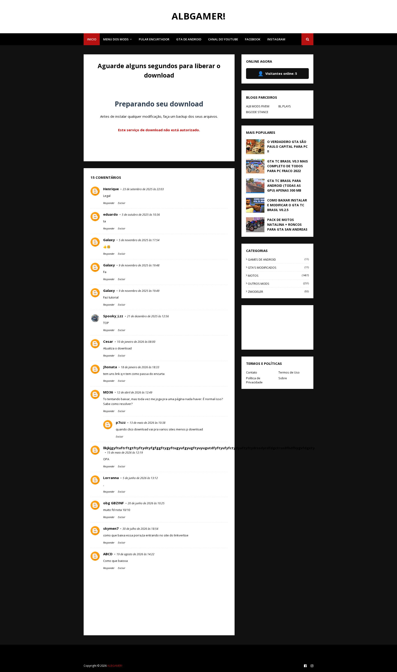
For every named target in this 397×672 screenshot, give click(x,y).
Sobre (282, 378)
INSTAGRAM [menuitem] (276, 39)
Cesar (108, 341)
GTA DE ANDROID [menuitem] (188, 39)
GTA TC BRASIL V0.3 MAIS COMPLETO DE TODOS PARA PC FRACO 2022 (287, 166)
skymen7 (111, 528)
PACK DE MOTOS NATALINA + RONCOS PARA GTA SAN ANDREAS (287, 224)
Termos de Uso (289, 372)
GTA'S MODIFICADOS (278, 267)
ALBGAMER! (198, 16)
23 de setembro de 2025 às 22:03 (143, 189)
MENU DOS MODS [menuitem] (116, 39)
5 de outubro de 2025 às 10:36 (141, 215)
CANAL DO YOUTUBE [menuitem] (223, 39)
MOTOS (278, 275)
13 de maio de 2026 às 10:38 (147, 423)
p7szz (121, 422)
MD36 (108, 392)
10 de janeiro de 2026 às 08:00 (136, 342)
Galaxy (109, 239)
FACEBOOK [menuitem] (252, 39)
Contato (251, 372)
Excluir (121, 203)
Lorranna (111, 477)
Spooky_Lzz (113, 316)
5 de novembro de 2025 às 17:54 (139, 240)
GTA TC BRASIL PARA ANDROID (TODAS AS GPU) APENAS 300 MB (284, 185)
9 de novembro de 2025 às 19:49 (139, 291)
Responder (108, 203)
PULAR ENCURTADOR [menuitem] (154, 39)
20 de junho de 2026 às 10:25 (146, 503)
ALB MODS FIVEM (257, 106)
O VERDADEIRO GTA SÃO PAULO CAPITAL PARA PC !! (287, 146)
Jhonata (110, 367)
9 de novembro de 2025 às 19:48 (139, 265)
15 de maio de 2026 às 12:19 (125, 453)
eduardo (110, 214)
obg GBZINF (113, 503)
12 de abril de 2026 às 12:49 (134, 392)
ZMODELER (278, 292)
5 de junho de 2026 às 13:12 (140, 478)
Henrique (111, 189)
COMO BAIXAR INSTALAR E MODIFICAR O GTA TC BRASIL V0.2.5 (287, 205)
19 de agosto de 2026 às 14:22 (135, 554)
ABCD (108, 554)
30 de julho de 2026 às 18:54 (140, 529)
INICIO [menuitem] (91, 39)
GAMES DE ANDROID (278, 259)
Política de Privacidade (254, 380)
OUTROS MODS (278, 284)
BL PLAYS (284, 106)
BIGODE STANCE (257, 112)
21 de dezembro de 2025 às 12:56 (148, 316)
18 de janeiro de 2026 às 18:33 (140, 367)
